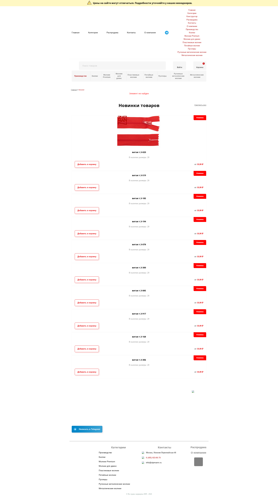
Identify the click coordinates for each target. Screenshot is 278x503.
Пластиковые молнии (192, 42)
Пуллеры (192, 49)
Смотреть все (200, 105)
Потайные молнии (192, 46)
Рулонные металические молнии (192, 52)
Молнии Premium (191, 36)
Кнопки (192, 33)
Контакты (131, 32)
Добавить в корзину (86, 164)
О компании (150, 32)
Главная (75, 32)
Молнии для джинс (192, 39)
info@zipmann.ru (154, 462)
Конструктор (191, 16)
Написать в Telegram (89, 429)
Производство (192, 29)
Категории (93, 32)
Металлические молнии (192, 55)
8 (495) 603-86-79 (153, 458)
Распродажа (112, 32)
